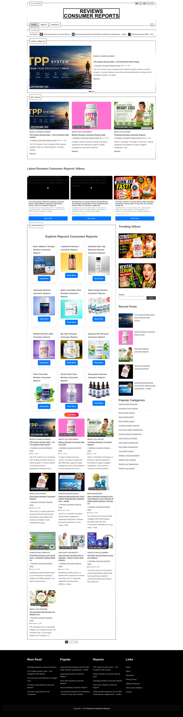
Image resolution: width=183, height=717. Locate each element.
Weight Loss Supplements (82, 132)
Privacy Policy (131, 679)
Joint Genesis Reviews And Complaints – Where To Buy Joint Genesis (70, 558)
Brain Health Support (127, 421)
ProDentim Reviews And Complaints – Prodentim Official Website (42, 558)
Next (76, 642)
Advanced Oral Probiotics (40, 552)
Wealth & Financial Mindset (104, 56)
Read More (96, 78)
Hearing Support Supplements (130, 434)
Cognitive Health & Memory (98, 552)
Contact (55, 25)
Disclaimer (130, 675)
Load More (71, 415)
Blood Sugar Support (127, 413)
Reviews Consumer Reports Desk (108, 66)
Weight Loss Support (122, 132)
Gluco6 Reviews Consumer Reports (73, 688)
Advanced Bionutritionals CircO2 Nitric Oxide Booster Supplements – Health (43, 34)
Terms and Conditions (134, 688)
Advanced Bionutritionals (68, 493)
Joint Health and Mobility (68, 552)
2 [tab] (92, 91)
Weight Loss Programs (38, 609)
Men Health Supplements (128, 447)
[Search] (152, 24)
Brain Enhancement (94, 493)
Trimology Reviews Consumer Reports (130, 135)
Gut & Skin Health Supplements (131, 430)
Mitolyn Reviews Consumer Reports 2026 (131, 34)
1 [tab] (90, 91)
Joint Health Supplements (128, 443)
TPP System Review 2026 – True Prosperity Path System (93, 34)
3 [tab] (93, 91)
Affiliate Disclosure (133, 684)
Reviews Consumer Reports (98, 708)
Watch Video (48, 218)
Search (121, 295)
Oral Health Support (126, 451)
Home (33, 25)
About (44, 25)
